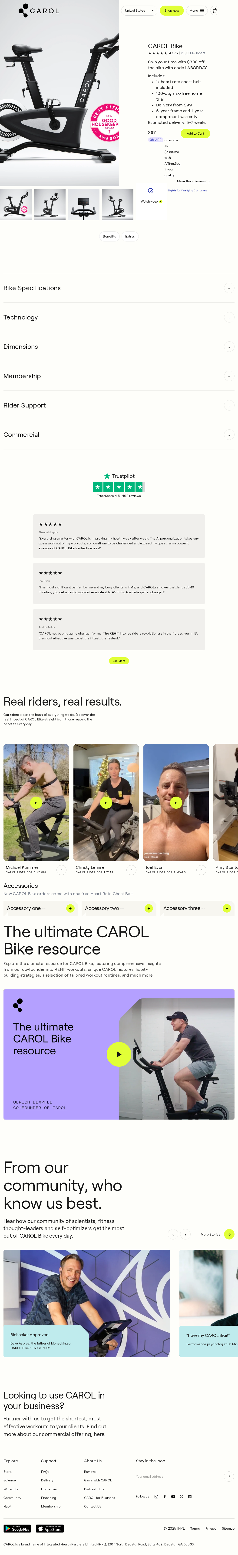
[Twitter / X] (181, 1496)
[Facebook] (164, 1496)
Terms (195, 1528)
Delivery (47, 1480)
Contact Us (92, 1506)
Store (7, 1472)
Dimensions (20, 346)
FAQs (45, 1472)
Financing (48, 1498)
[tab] (16, 204)
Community (12, 1498)
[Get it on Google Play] (17, 1528)
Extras (130, 236)
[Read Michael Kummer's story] (61, 870)
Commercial (21, 434)
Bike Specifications (32, 288)
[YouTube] (173, 1496)
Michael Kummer (22, 867)
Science (9, 1480)
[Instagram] (156, 1496)
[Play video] (119, 1054)
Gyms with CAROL (98, 1480)
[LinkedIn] (189, 1496)
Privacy (211, 1528)
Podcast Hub (94, 1489)
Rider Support (24, 405)
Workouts (10, 1489)
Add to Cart (195, 133)
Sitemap (228, 1528)
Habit (7, 1506)
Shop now (172, 10)
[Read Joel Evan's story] (201, 870)
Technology (20, 317)
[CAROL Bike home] (68, 10)
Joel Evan (154, 867)
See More (119, 660)
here (99, 1434)
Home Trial (49, 1489)
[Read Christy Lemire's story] (131, 870)
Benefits (109, 236)
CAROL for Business (99, 1498)
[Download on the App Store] (50, 1528)
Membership (22, 376)
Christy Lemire (90, 867)
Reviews (90, 1472)
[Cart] (214, 10)
